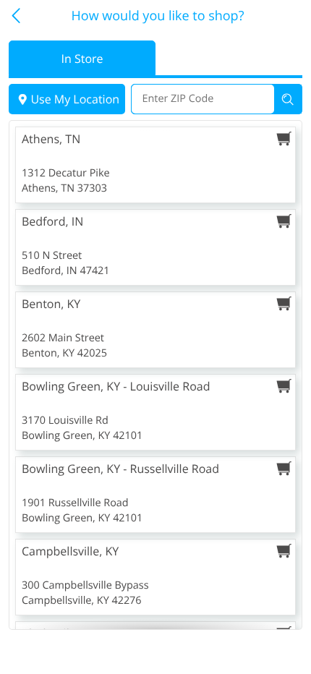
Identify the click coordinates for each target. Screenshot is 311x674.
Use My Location (74, 99)
